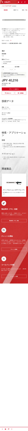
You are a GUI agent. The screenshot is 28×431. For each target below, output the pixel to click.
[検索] (24, 2)
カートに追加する (15, 89)
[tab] (6, 10)
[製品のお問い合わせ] (5, 429)
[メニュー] (2, 2)
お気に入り (9, 93)
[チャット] (8, 429)
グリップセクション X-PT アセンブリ (14, 190)
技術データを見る (5, 40)
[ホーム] (7, 2)
